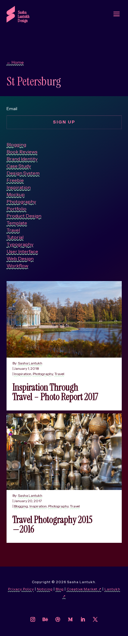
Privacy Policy (21, 589)
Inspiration (22, 374)
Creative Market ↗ (84, 589)
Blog (60, 589)
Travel (59, 374)
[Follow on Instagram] (33, 619)
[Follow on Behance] (45, 619)
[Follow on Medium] (70, 619)
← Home (15, 62)
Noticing (45, 589)
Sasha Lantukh (30, 363)
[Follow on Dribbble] (58, 619)
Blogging (21, 506)
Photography (43, 374)
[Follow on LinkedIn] (83, 619)
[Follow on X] (95, 619)
